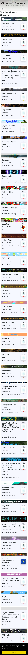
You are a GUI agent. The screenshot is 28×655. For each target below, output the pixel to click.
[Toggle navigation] (3, 9)
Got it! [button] (14, 652)
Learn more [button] (5, 648)
